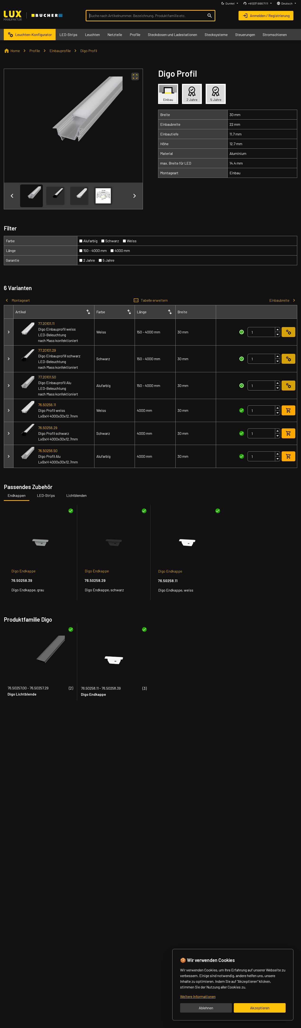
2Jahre (89, 260)
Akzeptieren (260, 1008)
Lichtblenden (76, 495)
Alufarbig (90, 240)
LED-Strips (46, 495)
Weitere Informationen (198, 996)
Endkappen (17, 495)
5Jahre (108, 260)
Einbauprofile (60, 50)
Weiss (132, 240)
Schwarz (112, 240)
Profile (34, 50)
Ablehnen (206, 1008)
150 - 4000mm (95, 250)
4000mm (122, 250)
